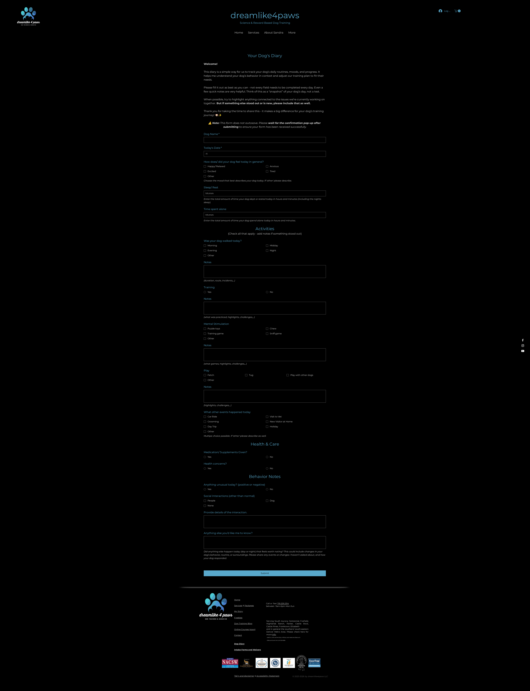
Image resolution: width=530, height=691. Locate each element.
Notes (207, 262)
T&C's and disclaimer (244, 676)
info (274, 634)
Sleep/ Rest (211, 187)
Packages (249, 605)
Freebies (238, 617)
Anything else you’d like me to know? (228, 533)
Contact (238, 635)
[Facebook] (522, 340)
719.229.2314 (283, 603)
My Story (238, 611)
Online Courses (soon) (244, 629)
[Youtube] (522, 351)
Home (237, 600)
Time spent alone (215, 209)
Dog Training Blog (243, 623)
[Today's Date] (207, 154)
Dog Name (211, 134)
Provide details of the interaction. (225, 512)
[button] (458, 11)
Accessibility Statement (267, 676)
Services (238, 605)
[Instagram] (522, 345)
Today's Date (213, 147)
